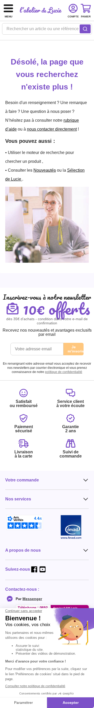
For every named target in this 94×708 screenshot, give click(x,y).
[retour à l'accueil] (41, 10)
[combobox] (47, 30)
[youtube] (42, 569)
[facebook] (34, 569)
